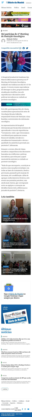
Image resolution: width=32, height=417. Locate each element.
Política (16, 7)
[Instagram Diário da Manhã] (25, 409)
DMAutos (19, 403)
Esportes (12, 403)
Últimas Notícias (6, 7)
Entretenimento (5, 405)
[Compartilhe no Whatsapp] (20, 48)
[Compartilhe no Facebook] (24, 48)
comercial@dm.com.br (8, 409)
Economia (5, 403)
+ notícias (4, 389)
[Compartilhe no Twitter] (27, 48)
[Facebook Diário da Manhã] (22, 409)
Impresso (28, 3)
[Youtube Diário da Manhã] (28, 409)
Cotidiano (21, 401)
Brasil (23, 7)
